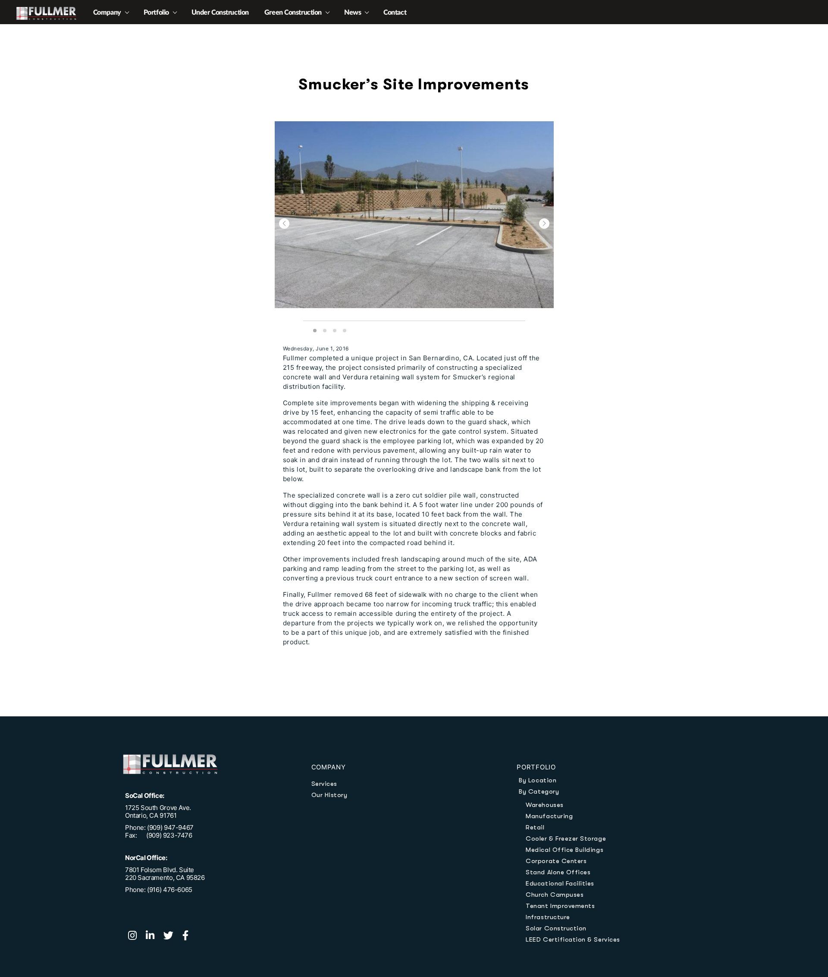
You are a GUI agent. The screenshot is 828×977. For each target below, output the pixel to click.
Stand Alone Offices (558, 872)
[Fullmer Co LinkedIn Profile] (154, 936)
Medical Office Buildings (564, 850)
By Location (537, 780)
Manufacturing (549, 816)
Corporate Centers (556, 861)
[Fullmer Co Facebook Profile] (188, 936)
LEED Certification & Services (573, 939)
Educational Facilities (560, 883)
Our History (329, 795)
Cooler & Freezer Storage (566, 838)
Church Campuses (554, 894)
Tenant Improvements (560, 906)
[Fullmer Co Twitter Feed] (172, 936)
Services (324, 784)
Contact (394, 12)
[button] (284, 223)
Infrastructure (548, 917)
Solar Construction (556, 928)
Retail (535, 827)
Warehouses (544, 805)
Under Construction (220, 12)
